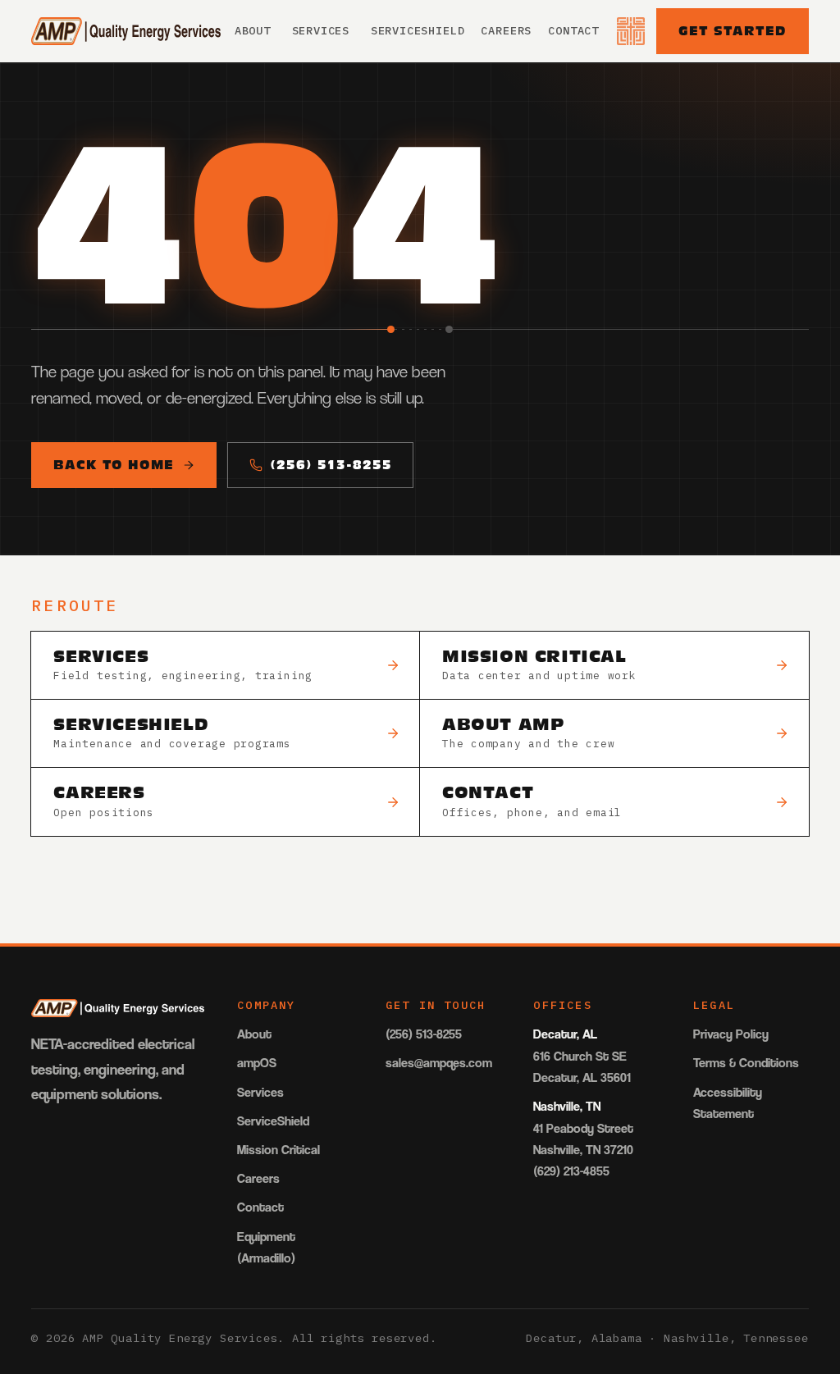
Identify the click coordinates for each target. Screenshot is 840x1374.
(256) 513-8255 (331, 464)
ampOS (256, 1062)
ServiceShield (418, 30)
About (253, 30)
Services (321, 30)
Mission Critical (278, 1149)
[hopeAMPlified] (631, 31)
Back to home (113, 464)
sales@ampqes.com (439, 1062)
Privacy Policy (731, 1034)
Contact (573, 30)
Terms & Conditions (746, 1062)
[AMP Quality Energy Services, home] (126, 31)
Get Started (732, 30)
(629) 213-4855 (571, 1171)
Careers (506, 30)
